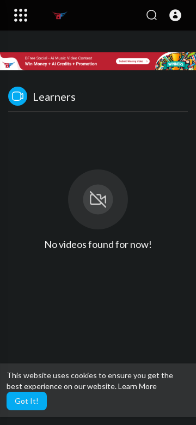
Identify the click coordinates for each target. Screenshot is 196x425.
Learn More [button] (137, 386)
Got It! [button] (27, 400)
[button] (175, 15)
